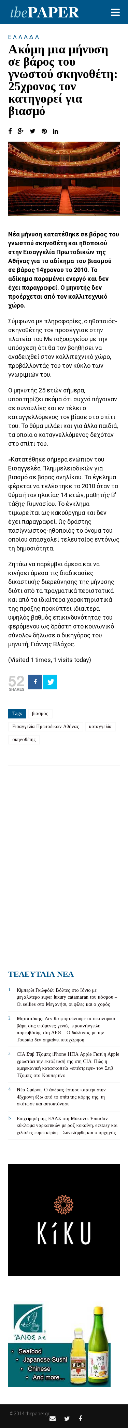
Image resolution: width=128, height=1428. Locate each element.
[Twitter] (50, 682)
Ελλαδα (24, 37)
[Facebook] (35, 682)
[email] (52, 1418)
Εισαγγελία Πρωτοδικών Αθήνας (45, 726)
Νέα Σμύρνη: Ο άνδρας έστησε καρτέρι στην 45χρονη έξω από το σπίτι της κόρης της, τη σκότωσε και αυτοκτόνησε (61, 1096)
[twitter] (67, 1418)
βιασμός (40, 713)
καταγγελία (100, 726)
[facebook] (80, 1418)
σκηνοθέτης (24, 739)
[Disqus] (64, 864)
